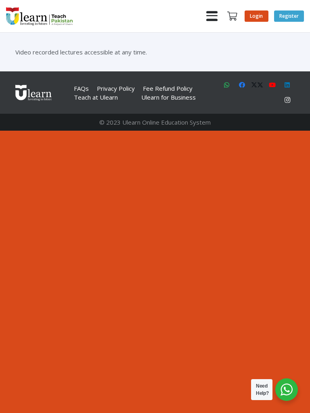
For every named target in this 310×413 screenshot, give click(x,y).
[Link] (39, 16)
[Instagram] (287, 100)
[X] (257, 85)
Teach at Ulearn (96, 97)
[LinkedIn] (287, 85)
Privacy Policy (116, 88)
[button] (211, 16)
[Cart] (232, 16)
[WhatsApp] (227, 85)
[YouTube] (272, 85)
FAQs (81, 88)
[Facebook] (242, 85)
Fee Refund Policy (168, 88)
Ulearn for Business (168, 97)
